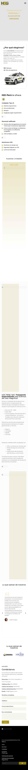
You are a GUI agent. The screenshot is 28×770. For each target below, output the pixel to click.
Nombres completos (8, 695)
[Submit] (22, 763)
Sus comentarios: (7, 712)
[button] (25, 3)
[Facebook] (2, 767)
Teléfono (4, 700)
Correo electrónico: (7, 706)
